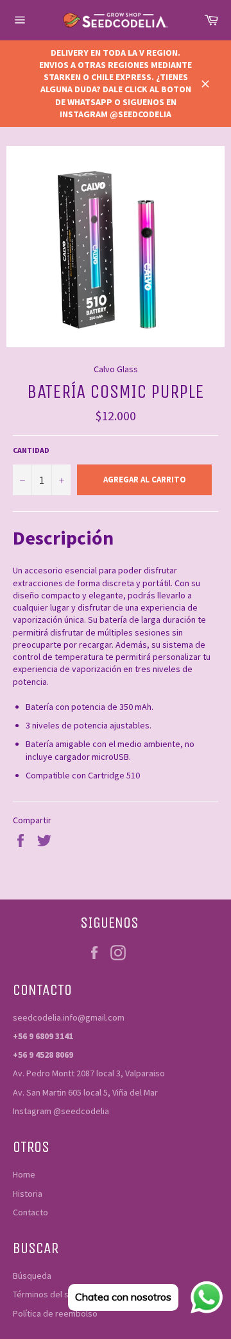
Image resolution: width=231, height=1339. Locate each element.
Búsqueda (32, 1275)
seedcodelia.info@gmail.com (68, 1017)
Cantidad (31, 450)
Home (24, 1174)
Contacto (30, 1212)
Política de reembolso (55, 1313)
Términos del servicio (54, 1294)
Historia (27, 1193)
